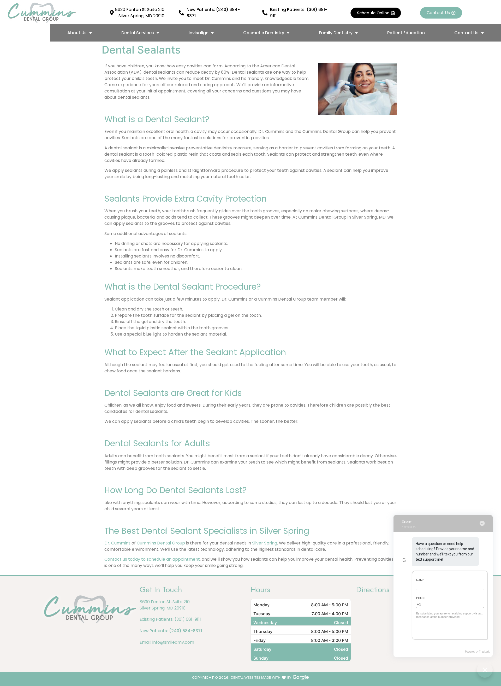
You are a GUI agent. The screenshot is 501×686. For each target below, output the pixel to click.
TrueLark (484, 651)
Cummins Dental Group (161, 543)
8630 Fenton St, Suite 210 (165, 602)
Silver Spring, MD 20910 (163, 608)
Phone (421, 598)
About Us (77, 33)
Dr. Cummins (117, 543)
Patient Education (406, 33)
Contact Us (466, 33)
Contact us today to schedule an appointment (152, 559)
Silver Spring (264, 543)
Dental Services (137, 33)
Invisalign (198, 33)
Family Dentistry (336, 33)
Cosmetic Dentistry (263, 33)
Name (420, 580)
